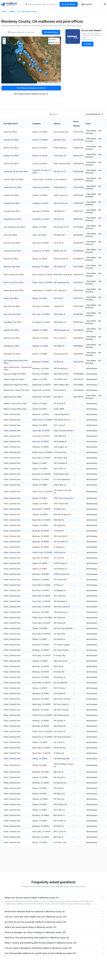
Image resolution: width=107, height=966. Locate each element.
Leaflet (41, 82)
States (11, 11)
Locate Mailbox (70, 4)
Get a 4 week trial (87, 39)
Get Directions (93, 132)
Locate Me (88, 4)
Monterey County (30, 11)
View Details (91, 131)
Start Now (87, 44)
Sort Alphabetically (93, 114)
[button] (19, 60)
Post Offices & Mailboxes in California (31, 88)
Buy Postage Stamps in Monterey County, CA (31, 94)
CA (18, 11)
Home (3, 11)
